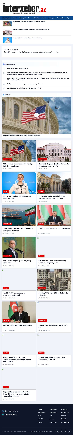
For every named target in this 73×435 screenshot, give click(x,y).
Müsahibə (36, 18)
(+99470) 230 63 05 (11, 411)
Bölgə (68, 18)
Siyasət (14, 18)
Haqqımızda (65, 412)
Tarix (29, 18)
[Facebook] (57, 431)
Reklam (63, 415)
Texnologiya (60, 18)
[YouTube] (69, 431)
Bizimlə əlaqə (65, 422)
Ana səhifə (64, 409)
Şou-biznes (53, 422)
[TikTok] (61, 431)
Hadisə (44, 18)
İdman (52, 419)
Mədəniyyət (51, 18)
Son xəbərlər (6, 18)
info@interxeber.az (11, 414)
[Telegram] (65, 431)
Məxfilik (63, 419)
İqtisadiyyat (22, 18)
